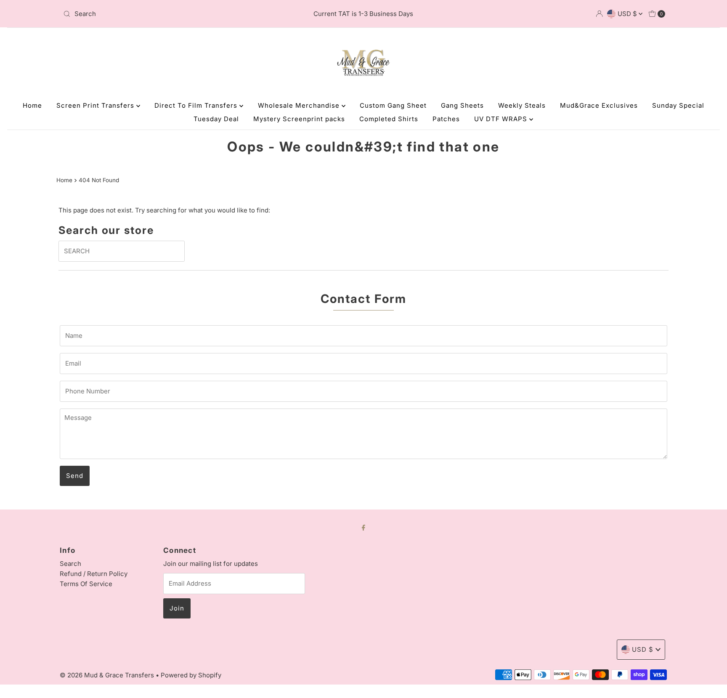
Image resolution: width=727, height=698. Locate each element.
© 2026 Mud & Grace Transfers (108, 675)
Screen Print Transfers (96, 105)
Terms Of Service (86, 584)
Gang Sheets (462, 105)
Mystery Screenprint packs (299, 119)
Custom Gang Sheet (393, 105)
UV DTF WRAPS (501, 119)
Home (32, 105)
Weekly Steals (522, 105)
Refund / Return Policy (93, 574)
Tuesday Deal (216, 119)
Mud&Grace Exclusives (599, 105)
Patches (446, 119)
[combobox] (159, 13)
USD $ (628, 14)
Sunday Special (678, 105)
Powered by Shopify (191, 675)
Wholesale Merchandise (300, 105)
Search (70, 564)
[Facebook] (363, 527)
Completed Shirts (388, 119)
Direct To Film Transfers (196, 105)
